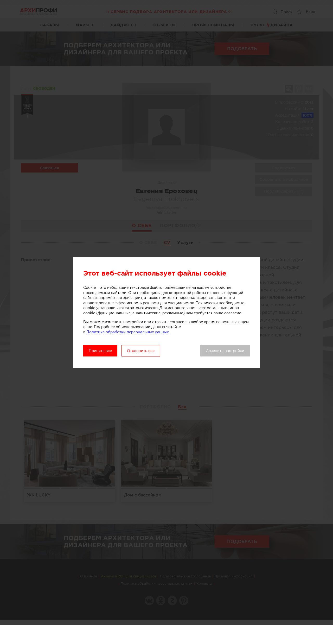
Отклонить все (141, 351)
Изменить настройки (225, 351)
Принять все (100, 351)
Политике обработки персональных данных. (128, 332)
